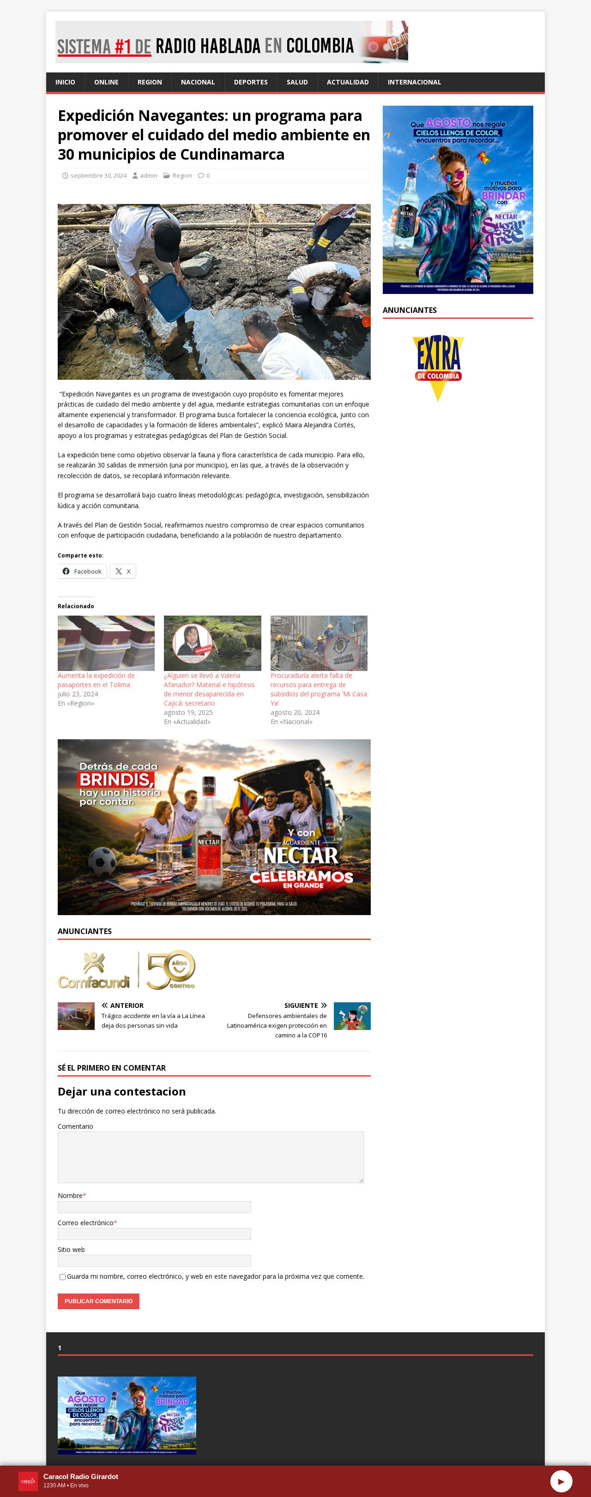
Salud (297, 82)
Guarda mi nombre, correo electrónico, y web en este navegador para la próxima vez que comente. (215, 1276)
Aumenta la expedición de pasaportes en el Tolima (96, 680)
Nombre (70, 1195)
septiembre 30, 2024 (99, 175)
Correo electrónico (86, 1222)
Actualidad (348, 82)
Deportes (251, 82)
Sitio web (71, 1249)
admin (148, 175)
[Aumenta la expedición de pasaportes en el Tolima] (106, 643)
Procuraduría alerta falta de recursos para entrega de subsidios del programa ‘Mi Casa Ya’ (319, 689)
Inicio (65, 82)
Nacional (198, 82)
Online (106, 82)
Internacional (414, 82)
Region (150, 82)
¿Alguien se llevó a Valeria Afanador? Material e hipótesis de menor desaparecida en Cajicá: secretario (209, 689)
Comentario (75, 1126)
